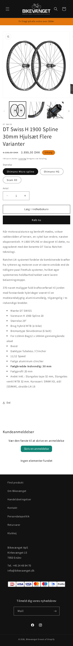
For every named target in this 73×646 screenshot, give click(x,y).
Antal (5, 188)
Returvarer (13, 524)
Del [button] (9, 402)
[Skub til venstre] (4, 111)
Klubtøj (11, 533)
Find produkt (15, 482)
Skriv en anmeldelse (36, 449)
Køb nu (36, 220)
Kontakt (12, 507)
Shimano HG (52, 171)
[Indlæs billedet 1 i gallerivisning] (17, 110)
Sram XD (12, 180)
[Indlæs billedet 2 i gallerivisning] (36, 110)
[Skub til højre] (69, 111)
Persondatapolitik (18, 516)
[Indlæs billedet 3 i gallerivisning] (55, 110)
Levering (22, 158)
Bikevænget (31, 639)
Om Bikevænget (16, 491)
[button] (7, 9)
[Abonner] (55, 611)
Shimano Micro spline (20, 171)
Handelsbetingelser (19, 499)
